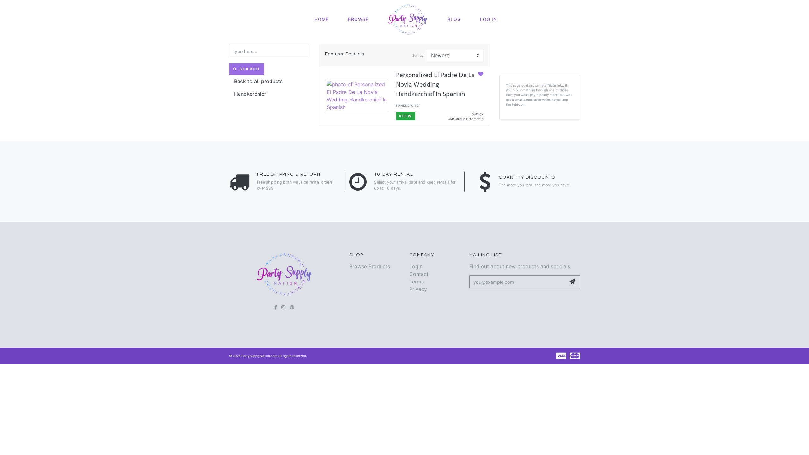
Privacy (418, 289)
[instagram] (283, 307)
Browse (358, 19)
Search (248, 69)
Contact (419, 274)
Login (416, 266)
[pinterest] (292, 307)
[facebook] (275, 307)
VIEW (405, 116)
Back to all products (258, 81)
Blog (454, 19)
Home (321, 19)
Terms (416, 281)
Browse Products (369, 266)
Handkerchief (250, 94)
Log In (488, 19)
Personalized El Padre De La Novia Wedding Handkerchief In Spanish (435, 84)
